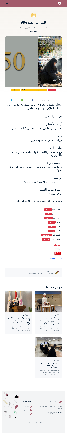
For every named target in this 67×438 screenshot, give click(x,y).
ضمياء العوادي (48, 218)
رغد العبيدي (51, 230)
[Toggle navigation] (6, 3)
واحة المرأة (37, 422)
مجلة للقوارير (36, 28)
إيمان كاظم (48, 213)
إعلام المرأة (38, 89)
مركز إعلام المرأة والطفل (27, 89)
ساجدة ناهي (51, 222)
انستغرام (26, 410)
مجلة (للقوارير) (16, 89)
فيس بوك (26, 406)
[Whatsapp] (22, 100)
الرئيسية (45, 28)
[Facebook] (32, 100)
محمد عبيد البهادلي (46, 235)
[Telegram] (11, 100)
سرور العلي (51, 226)
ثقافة (45, 89)
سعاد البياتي (48, 209)
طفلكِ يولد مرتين (55, 315)
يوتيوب (27, 413)
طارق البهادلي (46, 239)
